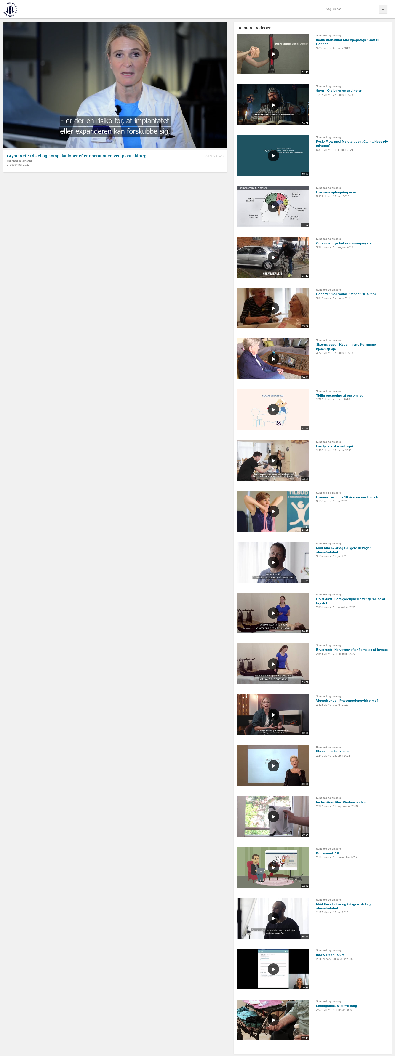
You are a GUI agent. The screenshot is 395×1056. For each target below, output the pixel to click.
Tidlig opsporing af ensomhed (339, 395)
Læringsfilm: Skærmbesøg (336, 1006)
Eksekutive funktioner (333, 751)
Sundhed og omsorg (19, 161)
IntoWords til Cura (330, 955)
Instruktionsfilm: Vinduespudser (341, 802)
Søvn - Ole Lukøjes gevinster (338, 90)
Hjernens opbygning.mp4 (336, 192)
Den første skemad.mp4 (334, 446)
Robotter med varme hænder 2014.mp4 (346, 294)
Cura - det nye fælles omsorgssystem (345, 243)
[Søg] (383, 9)
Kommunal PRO (328, 853)
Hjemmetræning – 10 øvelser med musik (347, 497)
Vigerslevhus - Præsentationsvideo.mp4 (347, 700)
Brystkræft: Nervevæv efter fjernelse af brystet (352, 649)
